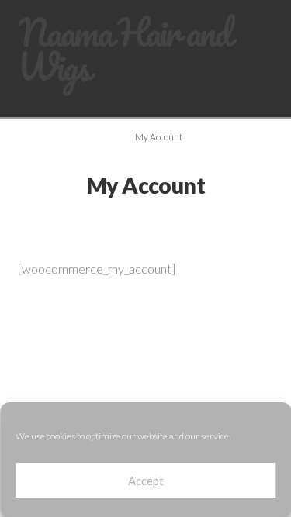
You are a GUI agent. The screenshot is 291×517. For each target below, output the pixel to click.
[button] (267, 108)
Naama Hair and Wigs (124, 50)
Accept (146, 481)
